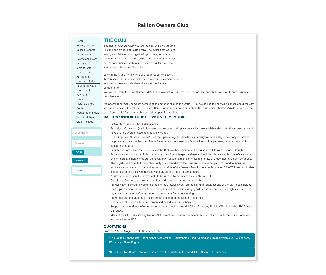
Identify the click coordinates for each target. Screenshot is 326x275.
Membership (84, 68)
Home (80, 40)
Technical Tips (85, 117)
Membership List (86, 81)
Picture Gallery (85, 103)
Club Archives (84, 121)
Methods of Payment (83, 92)
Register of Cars (86, 85)
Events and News (86, 59)
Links (79, 99)
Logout (80, 160)
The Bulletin (83, 54)
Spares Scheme (85, 49)
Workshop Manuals (87, 112)
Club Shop (82, 63)
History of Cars (85, 45)
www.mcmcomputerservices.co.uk (171, 271)
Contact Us (83, 108)
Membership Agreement (84, 75)
